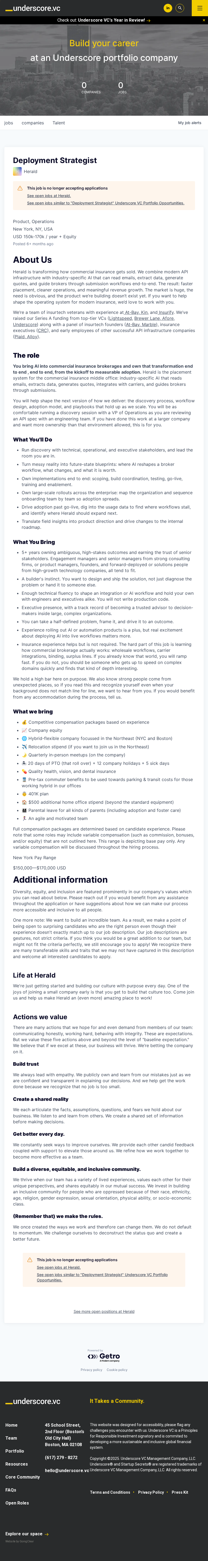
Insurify (166, 312)
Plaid (20, 336)
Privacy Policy (151, 1492)
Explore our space (24, 1533)
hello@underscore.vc (67, 1470)
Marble (148, 324)
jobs (8, 122)
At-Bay (131, 312)
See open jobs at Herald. (49, 195)
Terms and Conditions (110, 1492)
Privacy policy (91, 1370)
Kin (144, 312)
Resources (16, 1464)
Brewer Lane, (148, 318)
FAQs (10, 1490)
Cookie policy (117, 1370)
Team (11, 1438)
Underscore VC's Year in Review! (111, 20)
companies (33, 122)
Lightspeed (120, 318)
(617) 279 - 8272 (61, 1457)
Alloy (31, 336)
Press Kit (180, 1492)
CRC (42, 330)
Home (11, 1425)
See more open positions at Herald (104, 1311)
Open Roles (17, 1503)
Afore (168, 318)
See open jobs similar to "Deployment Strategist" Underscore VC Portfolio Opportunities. (105, 203)
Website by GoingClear (19, 1541)
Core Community (22, 1477)
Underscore (25, 324)
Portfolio (14, 1451)
